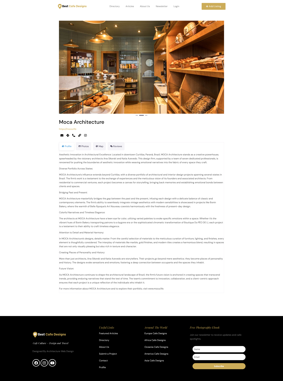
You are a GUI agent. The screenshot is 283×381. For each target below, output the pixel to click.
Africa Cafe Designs (155, 340)
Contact (103, 360)
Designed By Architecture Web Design (53, 351)
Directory (115, 6)
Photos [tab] (85, 146)
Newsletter (162, 6)
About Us (145, 6)
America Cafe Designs (156, 353)
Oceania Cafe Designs (156, 347)
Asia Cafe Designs (154, 360)
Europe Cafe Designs (155, 333)
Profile (102, 367)
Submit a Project (108, 353)
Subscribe (219, 366)
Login (176, 6)
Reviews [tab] (117, 146)
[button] (71, 68)
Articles (130, 6)
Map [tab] (101, 146)
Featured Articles (108, 333)
